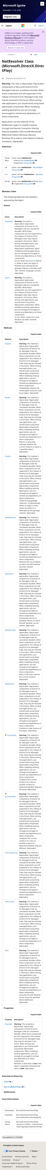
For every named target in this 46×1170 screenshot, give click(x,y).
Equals (7, 397)
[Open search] (35, 26)
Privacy (16, 1160)
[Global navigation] (2, 26)
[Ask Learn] (31, 55)
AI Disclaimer (7, 1156)
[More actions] (42, 55)
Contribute (6, 1160)
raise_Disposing (11, 853)
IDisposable (28, 163)
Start (7, 950)
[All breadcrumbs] (4, 55)
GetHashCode (10, 630)
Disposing (9, 221)
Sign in (41, 25)
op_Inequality (10, 796)
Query (7, 277)
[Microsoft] (23, 25)
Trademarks (6, 1167)
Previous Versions (22, 1156)
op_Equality (11, 735)
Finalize (8, 456)
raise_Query (9, 901)
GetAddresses (10, 517)
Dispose (32, 261)
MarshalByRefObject (27, 160)
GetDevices (9, 574)
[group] (23, 171)
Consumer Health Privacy (12, 1163)
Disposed (8, 1024)
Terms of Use (31, 1163)
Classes (11, 54)
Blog (34, 1156)
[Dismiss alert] (42, 4)
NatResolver (9, 684)
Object (7, 1081)
